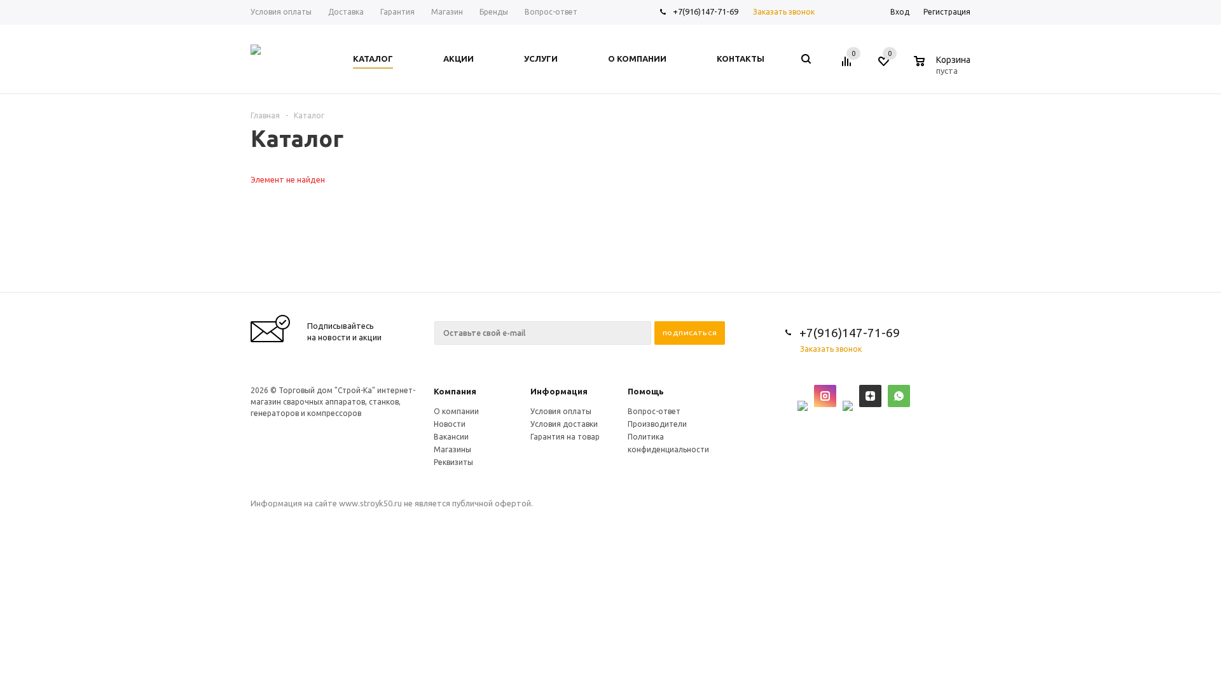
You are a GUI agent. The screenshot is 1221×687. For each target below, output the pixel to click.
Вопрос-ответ (654, 411)
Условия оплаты (560, 411)
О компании (456, 411)
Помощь (646, 391)
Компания (455, 391)
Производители (657, 424)
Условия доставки (564, 424)
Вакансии (451, 437)
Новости (450, 424)
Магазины (452, 449)
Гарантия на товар (565, 437)
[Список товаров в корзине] (943, 68)
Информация (559, 391)
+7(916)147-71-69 (705, 11)
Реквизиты (453, 462)
